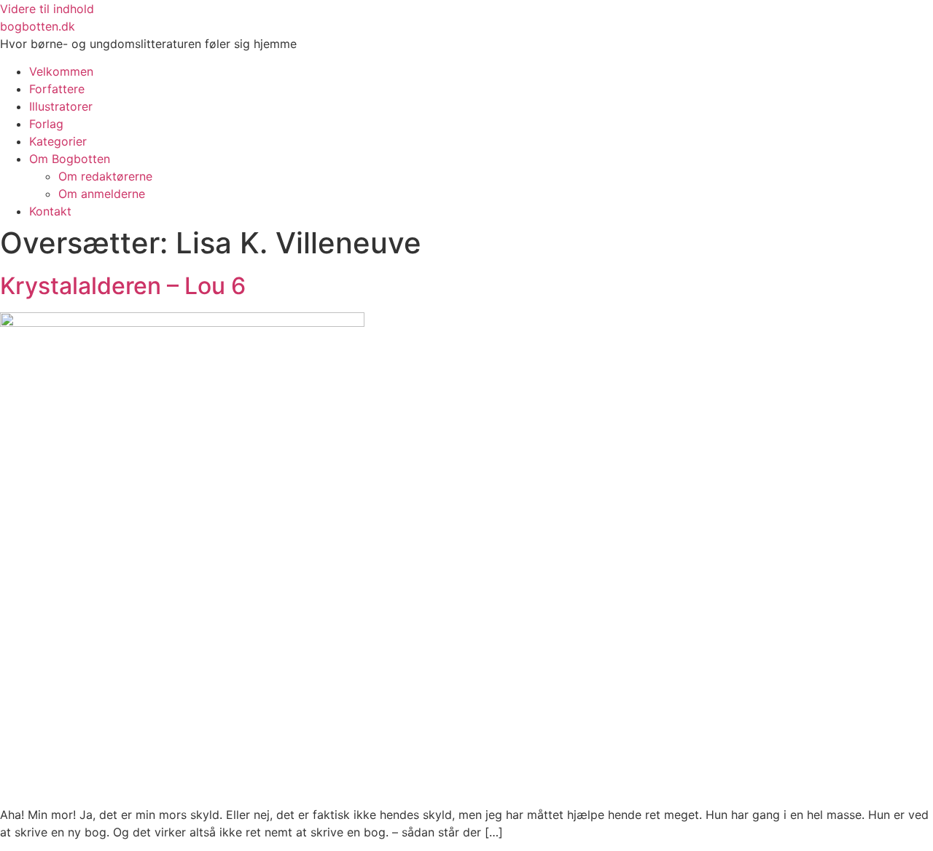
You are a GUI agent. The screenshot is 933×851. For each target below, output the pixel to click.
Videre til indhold (47, 8)
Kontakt (50, 211)
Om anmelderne (101, 193)
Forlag (46, 123)
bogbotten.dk (37, 26)
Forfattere (57, 89)
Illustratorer (61, 106)
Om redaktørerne (105, 176)
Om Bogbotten (69, 158)
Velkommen (61, 71)
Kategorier (58, 141)
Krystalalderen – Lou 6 (123, 286)
